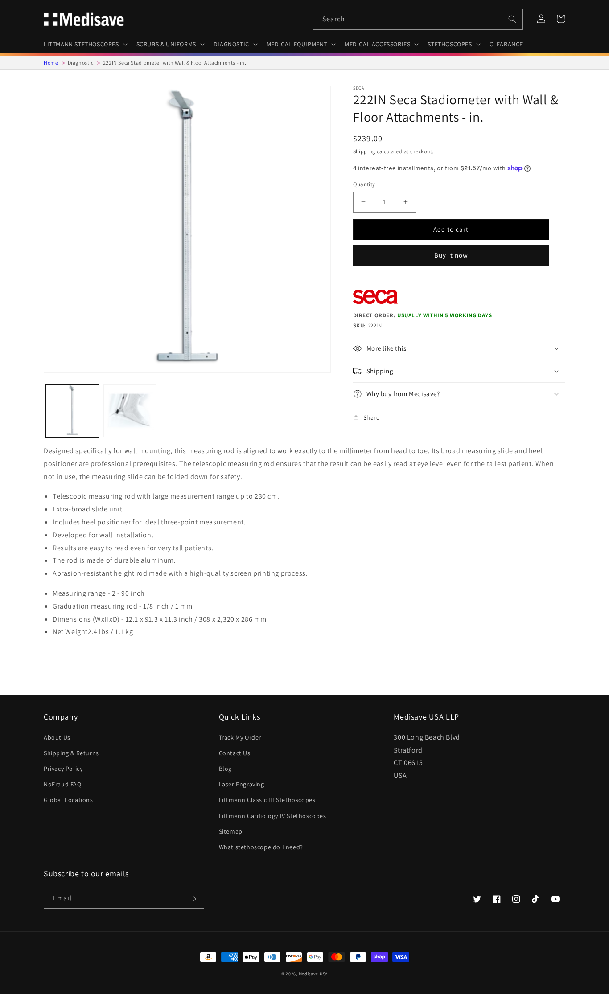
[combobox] (417, 19)
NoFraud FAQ (63, 784)
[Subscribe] (192, 899)
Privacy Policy (63, 769)
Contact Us (235, 753)
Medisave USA (313, 974)
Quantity (364, 184)
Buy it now (451, 255)
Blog (225, 769)
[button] (84, 44)
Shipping (364, 151)
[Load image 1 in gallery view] (72, 410)
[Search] (512, 19)
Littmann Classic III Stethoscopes (267, 800)
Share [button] (371, 417)
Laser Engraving (241, 784)
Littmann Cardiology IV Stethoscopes (272, 816)
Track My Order (240, 737)
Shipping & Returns (71, 753)
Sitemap (231, 831)
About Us (57, 737)
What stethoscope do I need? (261, 847)
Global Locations (68, 800)
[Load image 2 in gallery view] (129, 410)
